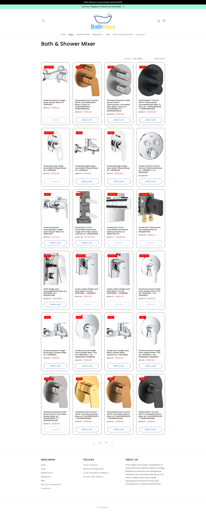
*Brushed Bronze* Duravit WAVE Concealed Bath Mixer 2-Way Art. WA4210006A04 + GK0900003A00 (86, 104)
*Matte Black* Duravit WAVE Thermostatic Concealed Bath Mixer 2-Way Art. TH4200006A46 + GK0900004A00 (150, 104)
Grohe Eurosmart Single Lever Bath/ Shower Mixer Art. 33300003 (54, 353)
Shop (43, 469)
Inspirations (46, 477)
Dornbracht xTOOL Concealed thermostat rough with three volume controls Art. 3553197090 (86, 230)
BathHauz (106, 507)
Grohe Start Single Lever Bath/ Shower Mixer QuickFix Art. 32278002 (118, 353)
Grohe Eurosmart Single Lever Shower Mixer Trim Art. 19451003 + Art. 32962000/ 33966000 (150, 354)
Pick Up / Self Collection (93, 477)
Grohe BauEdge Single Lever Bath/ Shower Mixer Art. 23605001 (86, 168)
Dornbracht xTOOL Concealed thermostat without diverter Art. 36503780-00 (117, 230)
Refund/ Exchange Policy (93, 469)
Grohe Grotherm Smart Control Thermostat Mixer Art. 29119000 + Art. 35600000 (150, 169)
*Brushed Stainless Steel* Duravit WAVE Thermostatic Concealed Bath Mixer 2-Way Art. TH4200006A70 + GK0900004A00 (118, 105)
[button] (43, 20)
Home (43, 465)
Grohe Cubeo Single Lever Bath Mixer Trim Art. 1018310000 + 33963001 (118, 291)
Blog (43, 480)
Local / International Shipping (95, 473)
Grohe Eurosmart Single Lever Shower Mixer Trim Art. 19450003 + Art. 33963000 (150, 292)
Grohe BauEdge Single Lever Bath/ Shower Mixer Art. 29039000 (118, 168)
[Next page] (112, 442)
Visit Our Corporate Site (51, 484)
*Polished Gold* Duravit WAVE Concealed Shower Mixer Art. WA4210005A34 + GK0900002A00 (87, 415)
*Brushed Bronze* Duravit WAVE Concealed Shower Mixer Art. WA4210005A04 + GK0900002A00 (118, 415)
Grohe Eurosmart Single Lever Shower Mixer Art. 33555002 (54, 102)
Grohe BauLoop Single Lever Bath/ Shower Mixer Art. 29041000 (54, 168)
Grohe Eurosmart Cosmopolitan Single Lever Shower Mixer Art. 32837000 (53, 230)
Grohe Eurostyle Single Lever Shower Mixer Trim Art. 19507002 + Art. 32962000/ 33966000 (86, 354)
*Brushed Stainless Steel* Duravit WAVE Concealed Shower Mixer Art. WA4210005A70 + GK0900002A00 (55, 416)
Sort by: (128, 59)
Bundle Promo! (47, 473)
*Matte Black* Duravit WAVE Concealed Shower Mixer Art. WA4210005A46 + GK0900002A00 (150, 415)
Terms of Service (90, 465)
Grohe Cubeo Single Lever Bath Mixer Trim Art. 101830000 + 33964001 (86, 291)
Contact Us (46, 488)
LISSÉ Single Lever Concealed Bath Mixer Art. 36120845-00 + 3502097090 (55, 292)
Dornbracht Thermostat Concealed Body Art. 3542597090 (150, 229)
